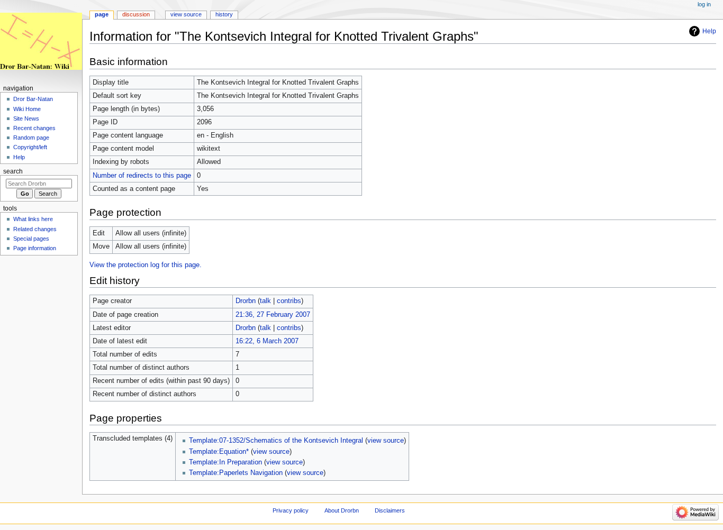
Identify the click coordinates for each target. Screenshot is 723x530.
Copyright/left (30, 147)
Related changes (35, 229)
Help (709, 31)
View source (186, 14)
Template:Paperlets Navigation (236, 473)
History (224, 14)
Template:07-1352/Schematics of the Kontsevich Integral (276, 440)
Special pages (31, 238)
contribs (289, 301)
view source (385, 440)
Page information (34, 248)
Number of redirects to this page (142, 175)
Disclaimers (390, 510)
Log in (704, 4)
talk (265, 301)
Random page (31, 137)
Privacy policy (291, 510)
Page (102, 14)
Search (13, 171)
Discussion (136, 14)
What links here (33, 219)
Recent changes (34, 128)
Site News (26, 118)
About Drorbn (341, 510)
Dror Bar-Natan (33, 99)
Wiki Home (27, 109)
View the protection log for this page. (145, 265)
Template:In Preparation (225, 462)
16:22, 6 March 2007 (267, 341)
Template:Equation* (219, 451)
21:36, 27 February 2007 (273, 314)
